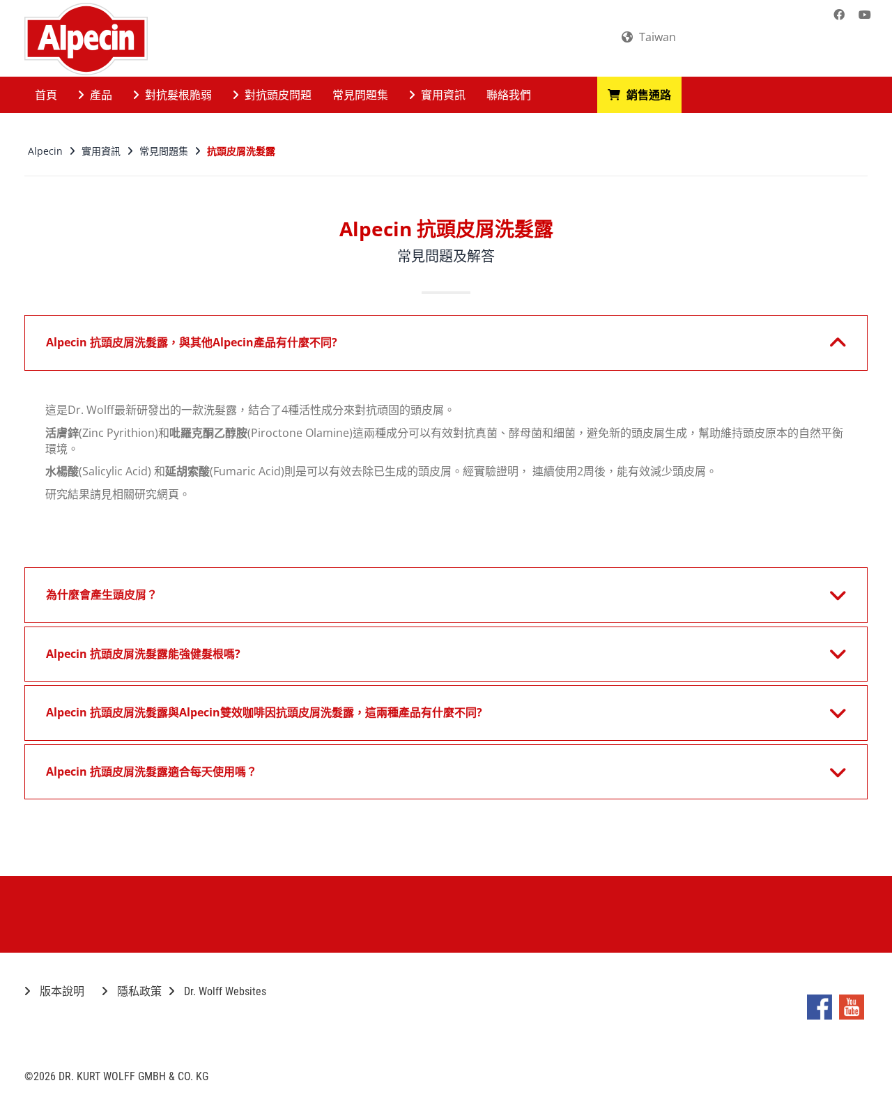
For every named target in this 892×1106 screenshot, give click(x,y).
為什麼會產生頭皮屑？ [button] (101, 594)
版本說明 (60, 991)
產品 (99, 94)
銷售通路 (647, 94)
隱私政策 (138, 991)
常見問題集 (360, 94)
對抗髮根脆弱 (177, 94)
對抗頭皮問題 (277, 94)
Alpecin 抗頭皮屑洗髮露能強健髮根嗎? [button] (143, 653)
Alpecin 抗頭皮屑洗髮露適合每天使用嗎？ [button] (151, 771)
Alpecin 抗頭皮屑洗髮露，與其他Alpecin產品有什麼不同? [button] (191, 342)
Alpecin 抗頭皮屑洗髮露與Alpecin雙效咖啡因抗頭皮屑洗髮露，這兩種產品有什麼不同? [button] (264, 712)
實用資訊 (442, 94)
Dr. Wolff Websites (223, 991)
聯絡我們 (508, 94)
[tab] (446, 343)
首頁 (46, 94)
